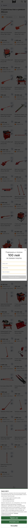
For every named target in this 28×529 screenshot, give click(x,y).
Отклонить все (13, 522)
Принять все (13, 518)
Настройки (13, 526)
